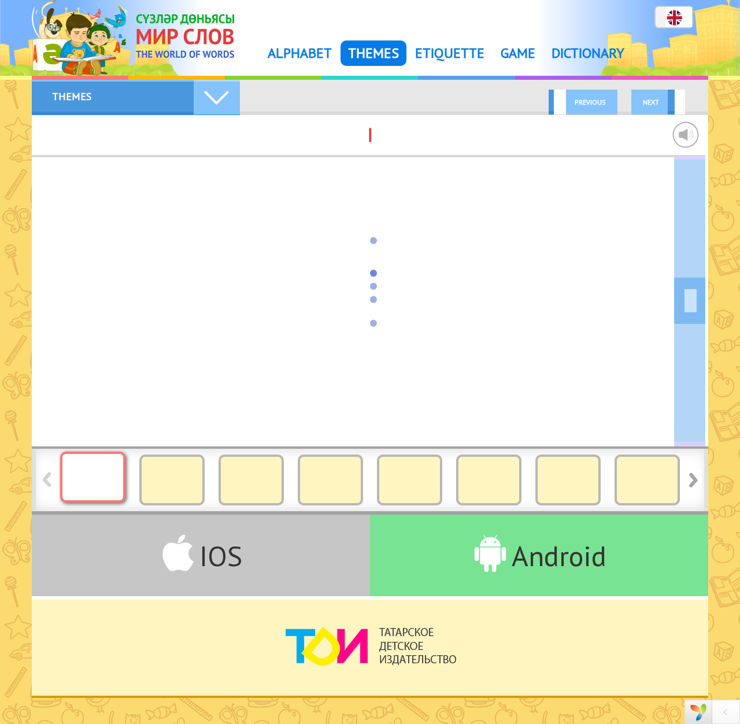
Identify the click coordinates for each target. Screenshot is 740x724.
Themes (373, 53)
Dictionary (588, 53)
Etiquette (449, 53)
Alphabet (300, 53)
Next (651, 102)
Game (518, 53)
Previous (590, 102)
